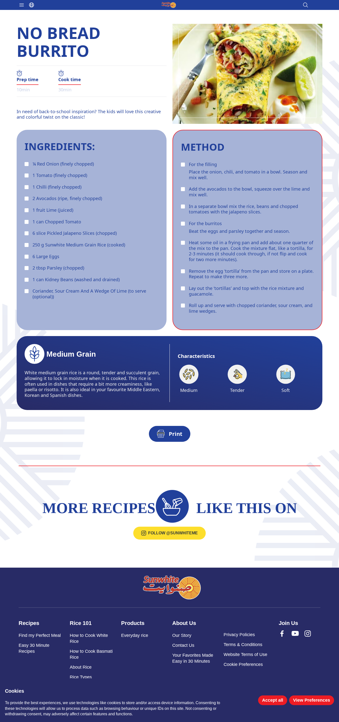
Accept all (272, 700)
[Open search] (305, 5)
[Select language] (31, 5)
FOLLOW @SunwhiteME (173, 533)
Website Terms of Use (245, 654)
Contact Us (183, 645)
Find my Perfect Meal (40, 635)
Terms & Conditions (243, 644)
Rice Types (81, 677)
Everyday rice (134, 635)
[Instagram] (312, 638)
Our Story (181, 635)
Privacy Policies (239, 634)
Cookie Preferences (243, 664)
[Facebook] (287, 638)
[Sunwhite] (171, 587)
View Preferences (311, 700)
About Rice (81, 667)
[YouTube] (299, 638)
